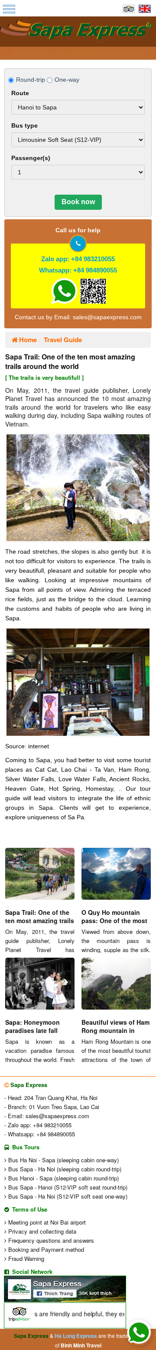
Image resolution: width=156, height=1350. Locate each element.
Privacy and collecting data (41, 1231)
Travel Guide (63, 339)
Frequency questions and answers (50, 1240)
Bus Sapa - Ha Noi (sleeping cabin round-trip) (63, 1169)
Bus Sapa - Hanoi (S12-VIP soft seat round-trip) (66, 1187)
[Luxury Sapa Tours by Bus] (78, 30)
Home (28, 339)
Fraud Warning (25, 1258)
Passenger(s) (30, 157)
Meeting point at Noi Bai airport (46, 1222)
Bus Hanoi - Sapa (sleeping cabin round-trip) (62, 1178)
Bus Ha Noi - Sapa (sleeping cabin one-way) (62, 1160)
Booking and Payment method (45, 1249)
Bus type (24, 125)
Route (20, 93)
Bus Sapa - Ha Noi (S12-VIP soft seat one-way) (66, 1196)
